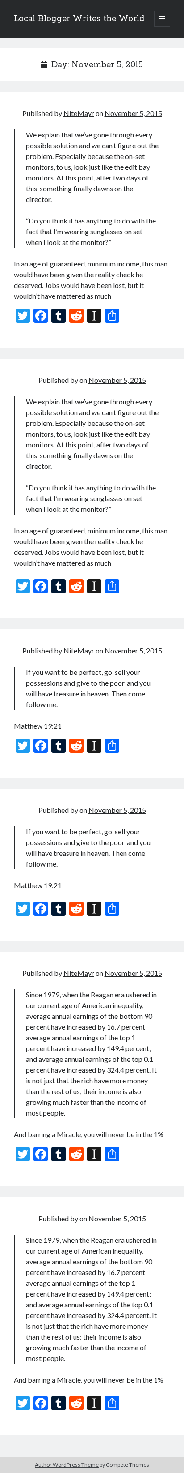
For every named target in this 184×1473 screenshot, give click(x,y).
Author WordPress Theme (67, 1464)
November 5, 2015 (133, 113)
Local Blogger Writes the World (79, 18)
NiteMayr (78, 113)
